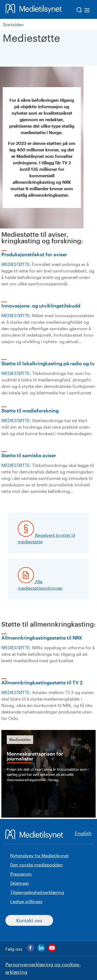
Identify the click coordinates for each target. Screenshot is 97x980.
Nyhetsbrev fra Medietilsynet (39, 855)
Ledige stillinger (26, 901)
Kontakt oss (29, 920)
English (83, 833)
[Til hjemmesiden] (34, 9)
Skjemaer (19, 883)
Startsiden (13, 24)
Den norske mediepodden (36, 864)
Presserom (21, 873)
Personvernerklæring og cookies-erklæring (43, 968)
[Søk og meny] (83, 11)
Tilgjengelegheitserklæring (37, 892)
